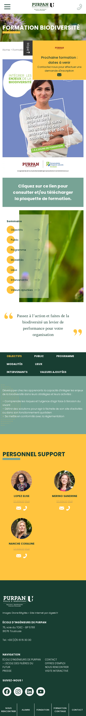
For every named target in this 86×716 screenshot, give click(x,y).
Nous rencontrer (8, 710)
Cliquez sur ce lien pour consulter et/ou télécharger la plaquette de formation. (43, 192)
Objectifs (14, 356)
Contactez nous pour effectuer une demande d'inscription (59, 68)
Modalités (15, 364)
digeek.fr (53, 613)
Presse (7, 671)
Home (6, 50)
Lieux (38, 364)
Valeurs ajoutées (53, 372)
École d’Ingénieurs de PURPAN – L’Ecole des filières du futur (22, 663)
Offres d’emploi (55, 663)
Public (39, 356)
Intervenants (17, 372)
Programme (65, 356)
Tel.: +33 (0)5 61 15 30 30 (17, 640)
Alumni (26, 709)
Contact (77, 709)
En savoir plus (22, 501)
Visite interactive (56, 671)
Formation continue (60, 710)
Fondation (43, 709)
